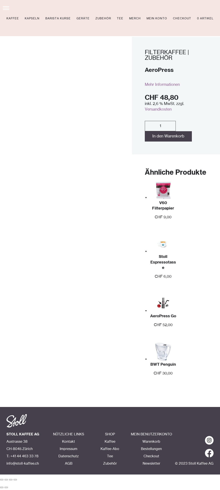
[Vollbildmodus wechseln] (10, 479)
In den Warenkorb (168, 136)
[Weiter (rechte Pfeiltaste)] (6, 487)
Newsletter (151, 463)
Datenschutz (68, 456)
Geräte (83, 18)
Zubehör (103, 18)
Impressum (68, 449)
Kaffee (12, 18)
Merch (135, 18)
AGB (68, 463)
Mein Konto (157, 18)
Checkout (182, 18)
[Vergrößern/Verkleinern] (15, 479)
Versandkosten (158, 109)
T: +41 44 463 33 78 (22, 456)
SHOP (110, 434)
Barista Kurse (58, 18)
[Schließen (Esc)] (1, 479)
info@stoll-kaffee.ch (22, 463)
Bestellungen (151, 449)
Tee (120, 18)
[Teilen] (6, 479)
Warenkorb (151, 441)
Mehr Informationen (162, 85)
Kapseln (32, 18)
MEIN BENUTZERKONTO (151, 434)
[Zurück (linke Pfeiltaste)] (1, 487)
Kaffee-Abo (110, 449)
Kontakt (68, 441)
